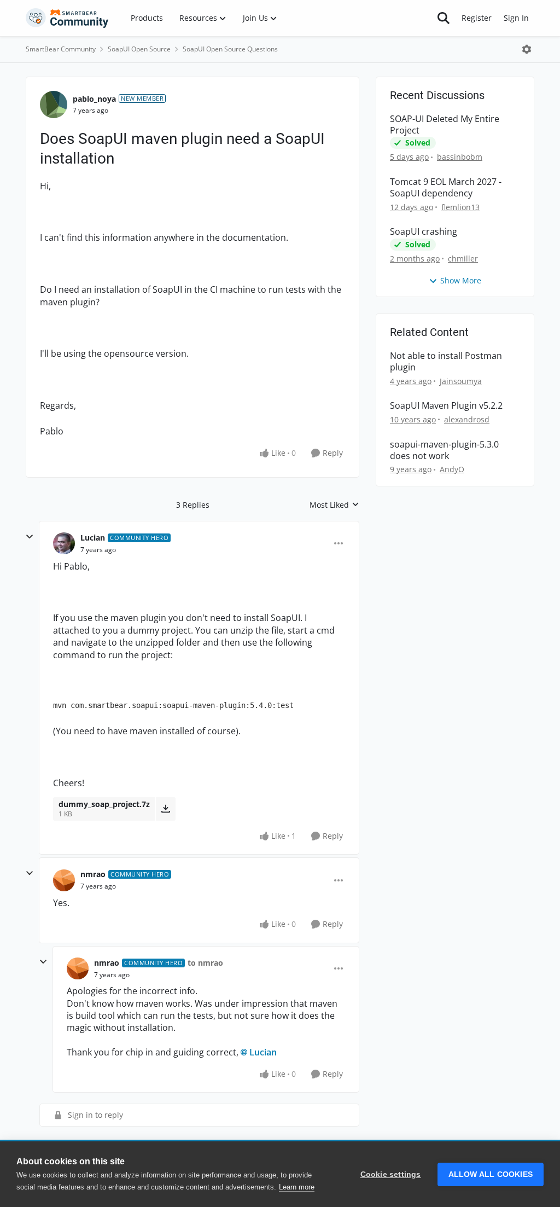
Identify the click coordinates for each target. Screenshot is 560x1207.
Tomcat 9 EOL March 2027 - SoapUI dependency (445, 187)
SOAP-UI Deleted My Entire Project (444, 124)
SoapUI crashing (423, 231)
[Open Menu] (526, 49)
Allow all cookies (490, 1174)
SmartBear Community (61, 49)
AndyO (452, 469)
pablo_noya (94, 99)
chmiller (463, 258)
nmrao (93, 874)
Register (477, 18)
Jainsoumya (461, 381)
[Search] (443, 18)
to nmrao (205, 963)
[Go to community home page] (67, 18)
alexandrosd (466, 419)
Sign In (516, 18)
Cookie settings (390, 1174)
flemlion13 (460, 207)
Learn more (296, 1187)
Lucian (92, 537)
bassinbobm (459, 157)
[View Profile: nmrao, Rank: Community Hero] (64, 880)
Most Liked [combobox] (334, 505)
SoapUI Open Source (139, 49)
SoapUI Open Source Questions (230, 49)
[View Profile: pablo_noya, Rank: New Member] (53, 104)
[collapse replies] (29, 536)
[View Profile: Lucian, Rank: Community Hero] (64, 543)
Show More (460, 280)
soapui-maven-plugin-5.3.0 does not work (444, 450)
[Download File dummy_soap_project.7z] (165, 808)
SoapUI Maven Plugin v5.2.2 (446, 405)
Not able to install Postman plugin (446, 361)
